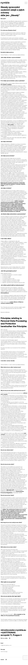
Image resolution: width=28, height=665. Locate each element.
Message (3, 649)
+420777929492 (8, 632)
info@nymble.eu (16, 604)
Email (2, 643)
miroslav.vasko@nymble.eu (13, 630)
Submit (2, 659)
